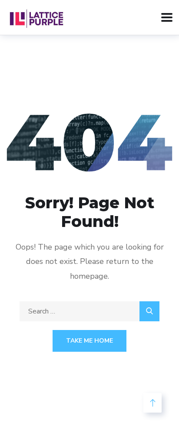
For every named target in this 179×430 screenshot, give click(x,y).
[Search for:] (89, 311)
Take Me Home (89, 341)
